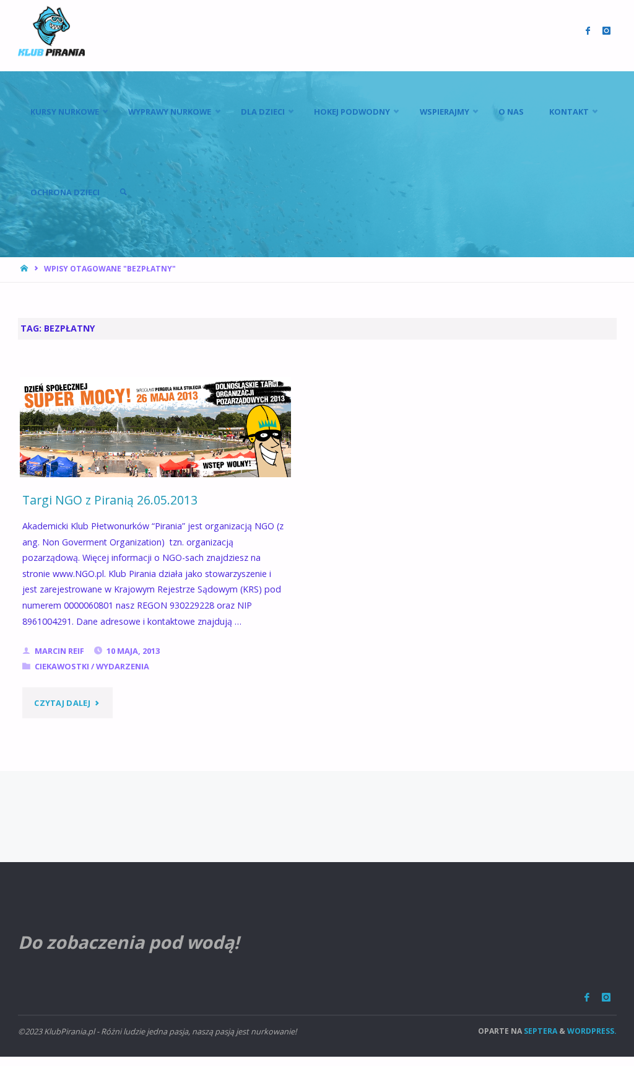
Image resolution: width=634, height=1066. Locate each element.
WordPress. (592, 1031)
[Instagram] (606, 997)
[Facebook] (587, 997)
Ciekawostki (62, 666)
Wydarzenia (122, 666)
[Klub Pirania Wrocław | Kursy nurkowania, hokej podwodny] (51, 31)
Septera (539, 1031)
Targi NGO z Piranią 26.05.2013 (110, 499)
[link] (123, 192)
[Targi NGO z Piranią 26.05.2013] (156, 427)
